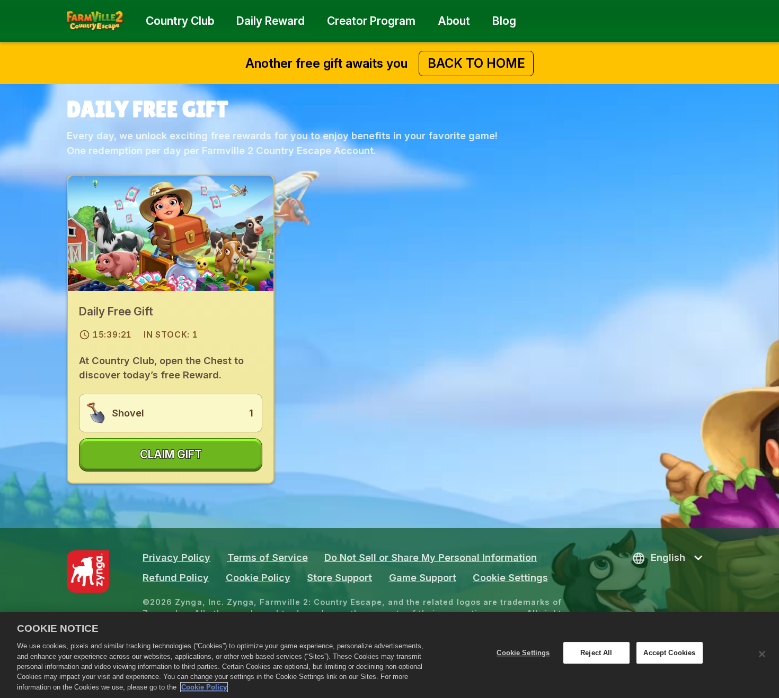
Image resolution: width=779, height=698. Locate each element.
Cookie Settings (510, 577)
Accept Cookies (669, 653)
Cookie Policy (204, 687)
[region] (389, 655)
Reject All (596, 653)
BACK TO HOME (476, 63)
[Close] (762, 654)
